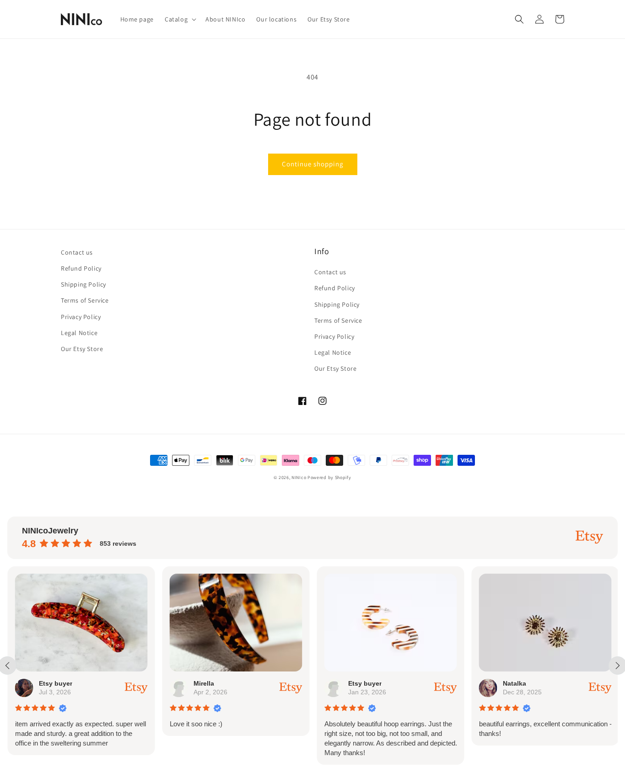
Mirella (203, 683)
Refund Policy (81, 268)
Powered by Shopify (329, 477)
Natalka (514, 683)
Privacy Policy (81, 317)
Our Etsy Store (82, 349)
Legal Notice (79, 333)
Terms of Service (85, 300)
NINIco (298, 477)
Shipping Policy (83, 284)
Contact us (77, 252)
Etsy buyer (55, 683)
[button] (179, 19)
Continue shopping (313, 164)
